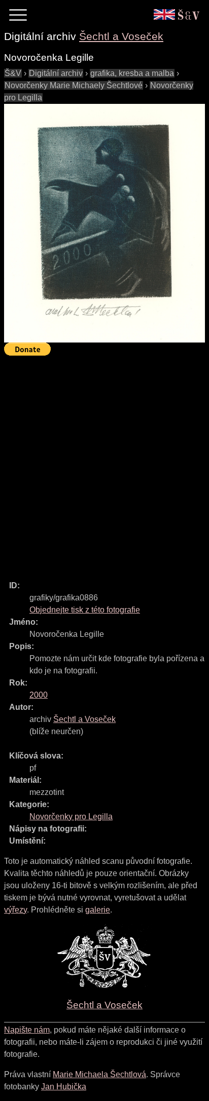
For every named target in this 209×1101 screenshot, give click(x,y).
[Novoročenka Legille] (104, 223)
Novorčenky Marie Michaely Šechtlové (74, 85)
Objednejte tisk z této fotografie (84, 609)
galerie (97, 909)
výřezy (15, 909)
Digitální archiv (56, 73)
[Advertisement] (104, 463)
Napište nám (27, 1030)
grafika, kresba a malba (132, 73)
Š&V (13, 73)
